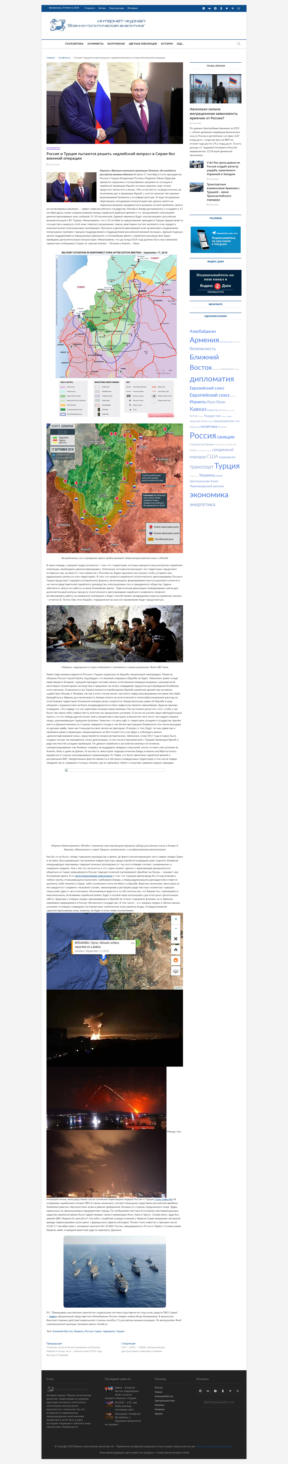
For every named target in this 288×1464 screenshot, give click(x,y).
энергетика (202, 504)
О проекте (90, 8)
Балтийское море (226, 342)
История (167, 44)
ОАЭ (237, 421)
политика (208, 426)
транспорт (202, 467)
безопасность (203, 349)
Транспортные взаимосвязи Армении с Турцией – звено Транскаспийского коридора (223, 192)
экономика (209, 495)
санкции (225, 437)
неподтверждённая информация (93, 876)
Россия (89, 1331)
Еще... (180, 44)
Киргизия (230, 410)
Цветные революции (143, 44)
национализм (224, 421)
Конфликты (96, 44)
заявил (53, 1316)
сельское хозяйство (225, 444)
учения (218, 476)
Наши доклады (116, 8)
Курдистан (212, 416)
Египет (233, 396)
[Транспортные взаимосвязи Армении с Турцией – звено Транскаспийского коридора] (197, 187)
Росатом (222, 427)
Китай (194, 416)
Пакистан (195, 427)
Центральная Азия (204, 481)
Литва (229, 416)
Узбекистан (194, 476)
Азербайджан (203, 331)
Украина (206, 475)
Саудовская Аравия (202, 444)
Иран (220, 402)
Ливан (223, 416)
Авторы (102, 8)
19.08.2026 (213, 179)
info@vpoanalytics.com (220, 1402)
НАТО (210, 421)
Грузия (237, 369)
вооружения (227, 369)
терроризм (108, 1331)
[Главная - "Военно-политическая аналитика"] (98, 18)
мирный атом (199, 421)
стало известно (163, 1199)
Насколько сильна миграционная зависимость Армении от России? (214, 113)
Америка (159, 1409)
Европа (158, 1414)
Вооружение (116, 44)
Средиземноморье (204, 450)
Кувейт (201, 416)
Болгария (216, 369)
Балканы (159, 1405)
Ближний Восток (63, 1331)
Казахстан (212, 410)
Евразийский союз (207, 388)
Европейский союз (210, 395)
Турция (120, 1331)
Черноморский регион (207, 486)
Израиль (79, 1331)
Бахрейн (237, 342)
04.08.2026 (213, 205)
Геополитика (74, 44)
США (212, 456)
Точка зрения (215, 65)
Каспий (222, 410)
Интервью (133, 8)
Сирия (97, 1331)
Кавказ (198, 409)
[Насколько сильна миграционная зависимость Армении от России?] (216, 88)
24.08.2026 (196, 123)
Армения (204, 340)
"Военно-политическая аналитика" (214, 1446)
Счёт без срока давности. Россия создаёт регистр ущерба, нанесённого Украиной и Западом (223, 168)
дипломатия (212, 379)
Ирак (211, 402)
